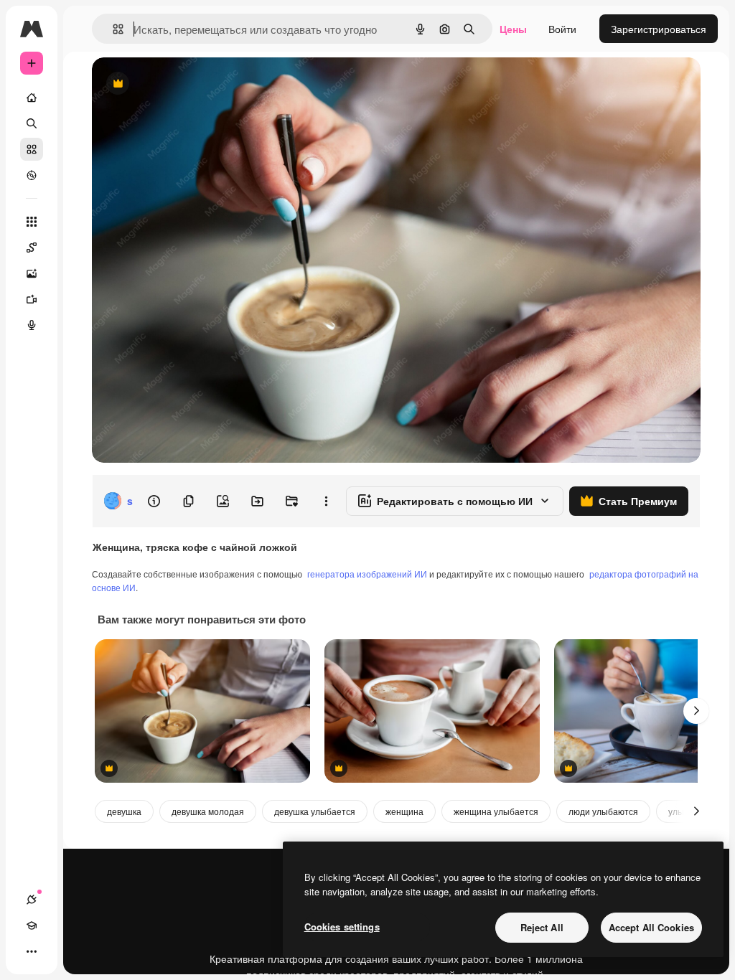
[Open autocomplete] (112, 29)
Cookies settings (342, 926)
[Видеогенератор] (31, 299)
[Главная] (31, 97)
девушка (124, 811)
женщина (404, 811)
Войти (562, 29)
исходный (188, 84)
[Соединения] (31, 899)
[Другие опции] (326, 500)
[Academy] (31, 925)
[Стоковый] (31, 149)
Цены (513, 29)
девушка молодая (208, 811)
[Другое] (31, 951)
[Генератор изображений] (31, 273)
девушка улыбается (314, 811)
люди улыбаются (603, 811)
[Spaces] (31, 247)
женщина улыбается (496, 811)
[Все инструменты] (31, 221)
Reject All (541, 927)
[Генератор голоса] (31, 325)
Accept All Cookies (651, 927)
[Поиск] (31, 123)
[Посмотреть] (31, 175)
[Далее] (696, 711)
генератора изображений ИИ (367, 573)
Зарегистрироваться (658, 29)
